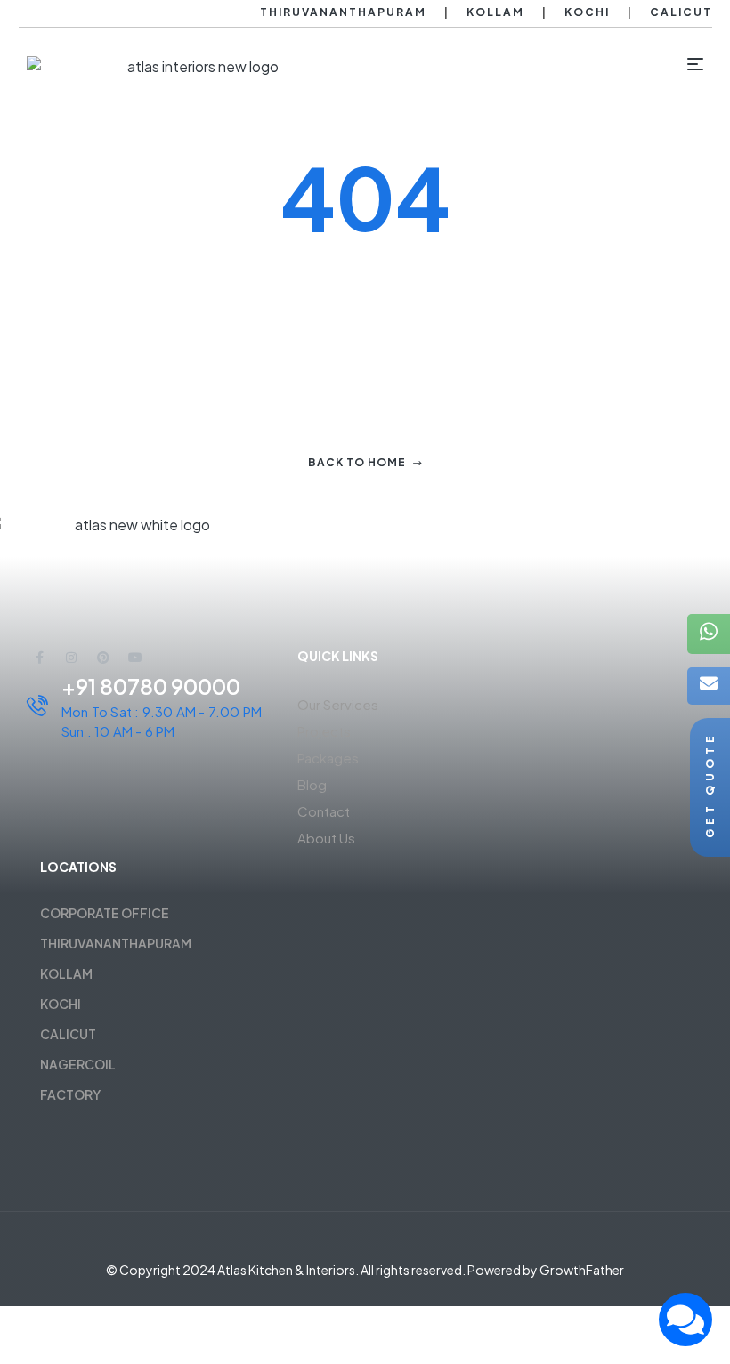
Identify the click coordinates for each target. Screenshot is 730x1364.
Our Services (337, 704)
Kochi (587, 12)
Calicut (681, 12)
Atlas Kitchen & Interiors (286, 1270)
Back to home (357, 462)
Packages (328, 757)
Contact (323, 811)
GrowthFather (581, 1270)
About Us (326, 837)
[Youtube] (135, 657)
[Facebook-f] (39, 657)
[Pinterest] (103, 657)
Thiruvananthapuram (343, 12)
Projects (324, 730)
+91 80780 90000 (150, 686)
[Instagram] (71, 657)
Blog (312, 784)
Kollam (495, 12)
